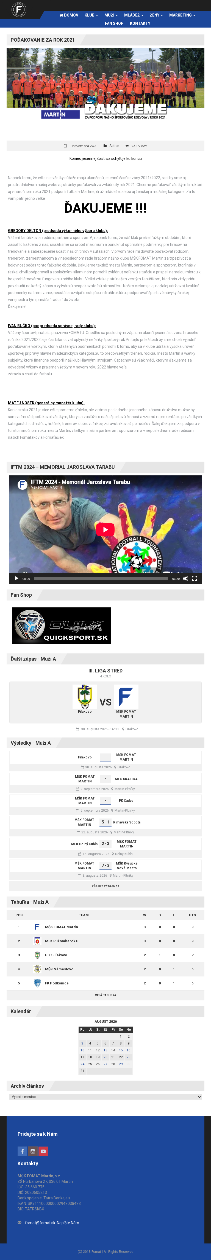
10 (82, 1050)
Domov (70, 15)
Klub (90, 15)
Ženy (155, 15)
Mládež (132, 15)
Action (114, 146)
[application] (105, 529)
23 (129, 1057)
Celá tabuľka (105, 995)
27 (105, 1064)
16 (129, 1050)
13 (105, 1050)
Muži (109, 15)
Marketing (181, 15)
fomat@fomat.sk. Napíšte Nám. (52, 1223)
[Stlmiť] (185, 578)
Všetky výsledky (105, 886)
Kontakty (140, 23)
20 (105, 1057)
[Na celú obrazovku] (194, 578)
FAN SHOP (114, 23)
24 (82, 1064)
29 (121, 1064)
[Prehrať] (16, 578)
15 (121, 1050)
